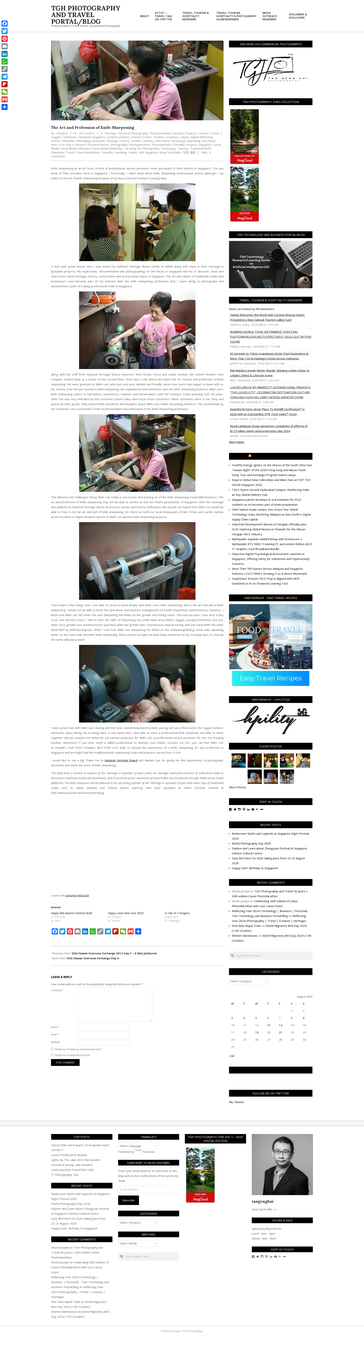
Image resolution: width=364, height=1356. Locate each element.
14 (280, 1025)
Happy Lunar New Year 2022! (126, 913)
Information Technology (170, 141)
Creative (158, 137)
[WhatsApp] (4, 61)
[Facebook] (4, 23)
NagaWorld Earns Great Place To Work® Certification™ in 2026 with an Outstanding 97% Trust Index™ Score (267, 411)
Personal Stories (98, 144)
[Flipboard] (4, 84)
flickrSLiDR (83, 895)
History (124, 141)
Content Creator (141, 137)
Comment (57, 990)
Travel (214, 133)
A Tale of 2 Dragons (177, 913)
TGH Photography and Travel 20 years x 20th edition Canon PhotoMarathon (77, 1252)
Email (55, 1034)
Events (55, 141)
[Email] (4, 46)
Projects (190, 133)
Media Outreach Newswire (272, 456)
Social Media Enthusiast (75, 148)
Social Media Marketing (107, 148)
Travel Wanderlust (88, 152)
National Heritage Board (121, 760)
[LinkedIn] (4, 54)
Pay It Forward (76, 144)
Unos (178, 1330)
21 (280, 1032)
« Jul (231, 1056)
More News (236, 442)
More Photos (237, 787)
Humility (148, 141)
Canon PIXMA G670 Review (69, 1155)
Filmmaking (83, 141)
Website (55, 1042)
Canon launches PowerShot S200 (72, 1170)
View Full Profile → (264, 1209)
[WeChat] (4, 92)
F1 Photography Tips (65, 1175)
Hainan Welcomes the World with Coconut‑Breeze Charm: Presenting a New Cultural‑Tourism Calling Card (267, 317)
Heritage (110, 133)
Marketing (193, 141)
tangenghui (263, 1201)
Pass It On (58, 144)
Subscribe (128, 1200)
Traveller (107, 152)
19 (257, 1032)
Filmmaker (68, 141)
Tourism (203, 133)
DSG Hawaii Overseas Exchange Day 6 (93, 958)
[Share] (4, 107)
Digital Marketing (202, 137)
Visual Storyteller (170, 152)
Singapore (205, 144)
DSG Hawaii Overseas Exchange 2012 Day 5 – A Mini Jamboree (114, 953)
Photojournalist (162, 144)
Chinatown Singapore (91, 137)
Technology (168, 148)
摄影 (193, 152)
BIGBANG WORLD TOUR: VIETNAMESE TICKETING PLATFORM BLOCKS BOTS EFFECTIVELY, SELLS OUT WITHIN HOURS (270, 336)
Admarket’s (71, 895)
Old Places (209, 141)
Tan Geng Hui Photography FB (271, 1070)
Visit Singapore (148, 152)
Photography (139, 133)
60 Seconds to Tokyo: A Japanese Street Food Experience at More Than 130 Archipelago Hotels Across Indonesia (269, 356)
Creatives (172, 137)
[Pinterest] (4, 38)
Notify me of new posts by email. (72, 1055)
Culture (184, 137)
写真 (186, 152)
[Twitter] (4, 31)
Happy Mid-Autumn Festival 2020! (71, 913)
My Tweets (236, 1102)
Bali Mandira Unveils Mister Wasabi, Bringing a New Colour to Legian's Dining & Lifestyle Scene (269, 372)
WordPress (198, 1330)
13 (269, 1025)
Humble (136, 141)
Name (55, 1027)
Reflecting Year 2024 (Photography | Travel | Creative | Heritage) (78, 1292)
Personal (123, 133)
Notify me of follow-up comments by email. (78, 1049)
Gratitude (98, 141)
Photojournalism (160, 133)
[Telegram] (4, 76)
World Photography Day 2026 (251, 843)
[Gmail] (4, 99)
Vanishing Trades (126, 152)
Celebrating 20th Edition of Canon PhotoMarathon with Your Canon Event (79, 1267)
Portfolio (178, 133)
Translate (148, 1152)
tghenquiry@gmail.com (266, 1228)
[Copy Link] (4, 69)
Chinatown (70, 137)
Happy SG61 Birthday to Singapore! (255, 868)
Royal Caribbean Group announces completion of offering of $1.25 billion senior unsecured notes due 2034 (269, 428)
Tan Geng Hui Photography (141, 148)
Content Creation (118, 137)
